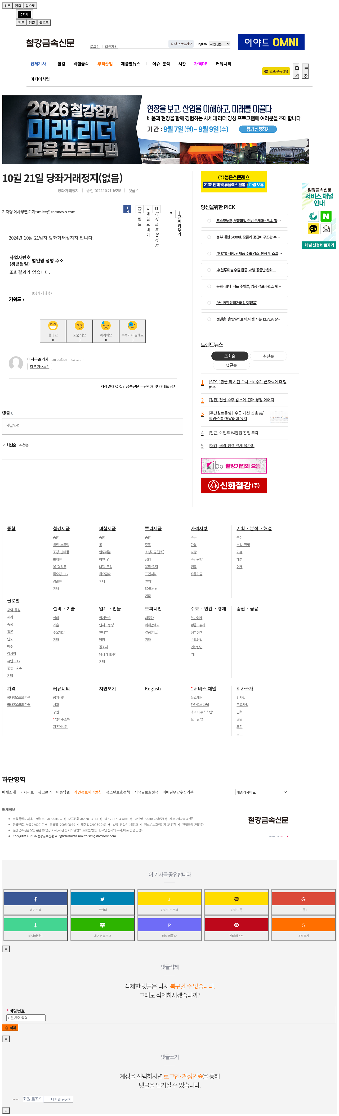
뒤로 (7, 5)
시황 (182, 63)
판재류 (57, 559)
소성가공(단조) (154, 552)
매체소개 (9, 792)
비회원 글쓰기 (61, 1099)
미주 (10, 646)
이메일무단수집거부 (178, 792)
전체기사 (38, 63)
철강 (61, 63)
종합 (11, 528)
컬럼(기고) (151, 632)
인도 (10, 639)
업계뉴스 (105, 618)
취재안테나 (152, 625)
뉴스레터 (196, 697)
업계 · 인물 (110, 608)
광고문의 (45, 792)
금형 (148, 559)
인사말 (241, 697)
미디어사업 (40, 79)
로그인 (95, 47)
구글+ (303, 909)
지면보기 (107, 688)
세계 (10, 617)
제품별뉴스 (130, 63)
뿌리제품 (153, 528)
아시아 (11, 653)
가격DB (200, 63)
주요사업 (242, 705)
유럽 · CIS (13, 661)
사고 (56, 705)
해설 (239, 559)
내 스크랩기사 (182, 43)
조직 (239, 726)
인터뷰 (103, 632)
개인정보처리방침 (88, 792)
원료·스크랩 (61, 545)
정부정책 (196, 632)
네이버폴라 (169, 935)
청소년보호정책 (118, 792)
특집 (239, 537)
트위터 (102, 909)
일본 (10, 631)
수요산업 (196, 639)
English (202, 44)
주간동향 (196, 559)
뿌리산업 (105, 63)
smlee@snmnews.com (67, 359)
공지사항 (59, 697)
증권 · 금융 (247, 608)
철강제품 (61, 528)
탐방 (102, 639)
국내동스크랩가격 (18, 705)
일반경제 (196, 618)
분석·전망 (243, 545)
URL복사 (303, 935)
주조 (148, 545)
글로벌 (13, 601)
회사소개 (245, 688)
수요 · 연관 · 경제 (208, 608)
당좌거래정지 (108, 654)
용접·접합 (151, 567)
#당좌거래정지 (42, 293)
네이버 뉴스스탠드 (203, 712)
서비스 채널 (205, 688)
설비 (56, 618)
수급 (194, 537)
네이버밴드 (35, 935)
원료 (194, 567)
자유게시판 (60, 726)
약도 (239, 734)
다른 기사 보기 (39, 366)
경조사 (103, 647)
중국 (10, 624)
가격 (194, 545)
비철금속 (81, 63)
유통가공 (196, 574)
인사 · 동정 (106, 625)
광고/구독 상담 (279, 71)
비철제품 (107, 528)
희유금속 (105, 574)
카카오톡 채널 (200, 705)
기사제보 (27, 792)
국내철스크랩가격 (18, 697)
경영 (239, 719)
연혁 (239, 712)
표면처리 (151, 574)
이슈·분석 (161, 63)
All (56, 836)
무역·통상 (13, 610)
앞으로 (30, 5)
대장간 (149, 618)
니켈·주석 (105, 567)
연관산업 (196, 647)
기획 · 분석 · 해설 (254, 528)
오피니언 (153, 608)
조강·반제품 (61, 552)
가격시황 (199, 528)
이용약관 (63, 792)
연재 (239, 567)
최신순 (11, 445)
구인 (56, 712)
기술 (56, 625)
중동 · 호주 (14, 668)
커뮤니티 (223, 63)
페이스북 (35, 909)
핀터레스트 (236, 935)
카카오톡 (236, 909)
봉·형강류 (59, 567)
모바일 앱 (197, 719)
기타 (56, 588)
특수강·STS (60, 574)
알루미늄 (105, 552)
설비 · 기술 (64, 608)
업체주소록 (62, 719)
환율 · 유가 (198, 625)
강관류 (57, 581)
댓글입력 (12, 425)
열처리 (149, 581)
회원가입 (111, 47)
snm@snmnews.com (102, 836)
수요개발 (59, 632)
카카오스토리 (169, 909)
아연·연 (104, 559)
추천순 (24, 445)
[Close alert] (24, 14)
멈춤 (18, 5)
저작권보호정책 (146, 792)
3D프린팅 (151, 588)
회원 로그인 (33, 1099)
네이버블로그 (102, 935)
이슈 (239, 552)
